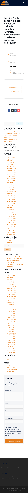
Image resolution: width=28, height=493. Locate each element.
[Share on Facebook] (9, 110)
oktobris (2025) (11, 176)
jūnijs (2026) (10, 161)
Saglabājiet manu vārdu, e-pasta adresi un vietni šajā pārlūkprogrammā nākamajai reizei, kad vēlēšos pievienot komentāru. (13, 431)
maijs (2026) (10, 163)
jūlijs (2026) (10, 159)
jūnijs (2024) (10, 207)
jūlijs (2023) (10, 228)
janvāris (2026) (11, 170)
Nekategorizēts (11, 242)
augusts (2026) (11, 157)
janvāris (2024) (11, 217)
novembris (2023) (12, 220)
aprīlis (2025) (10, 188)
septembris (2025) (12, 178)
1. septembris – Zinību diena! (11, 131)
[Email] (18, 110)
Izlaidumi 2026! (8, 141)
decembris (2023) (12, 218)
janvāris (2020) (11, 234)
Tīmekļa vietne (9, 418)
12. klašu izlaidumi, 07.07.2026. (12, 133)
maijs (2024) (10, 209)
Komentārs (8, 390)
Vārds (7, 403)
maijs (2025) (10, 186)
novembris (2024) (12, 197)
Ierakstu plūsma (11, 367)
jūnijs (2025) (10, 184)
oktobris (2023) (11, 222)
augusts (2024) (11, 203)
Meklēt (6, 121)
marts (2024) (10, 213)
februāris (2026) (11, 168)
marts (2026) (10, 166)
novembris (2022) (12, 232)
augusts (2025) (11, 180)
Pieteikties (9, 365)
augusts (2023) (11, 226)
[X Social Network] (12, 110)
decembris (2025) (12, 172)
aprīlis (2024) (10, 211)
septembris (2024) (12, 201)
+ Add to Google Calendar (14, 87)
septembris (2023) (12, 224)
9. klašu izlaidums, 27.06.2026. (12, 139)
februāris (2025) (11, 191)
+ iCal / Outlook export (14, 91)
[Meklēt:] (14, 246)
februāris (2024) (11, 215)
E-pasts (7, 411)
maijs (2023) (10, 230)
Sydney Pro (17, 490)
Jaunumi (9, 240)
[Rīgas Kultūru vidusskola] (5, 2)
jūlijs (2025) (10, 182)
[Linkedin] (15, 110)
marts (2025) (10, 190)
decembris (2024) (12, 195)
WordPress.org (11, 371)
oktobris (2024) (11, 199)
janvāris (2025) (11, 193)
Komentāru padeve (12, 369)
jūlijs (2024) (10, 205)
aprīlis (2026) (10, 164)
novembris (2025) (12, 174)
